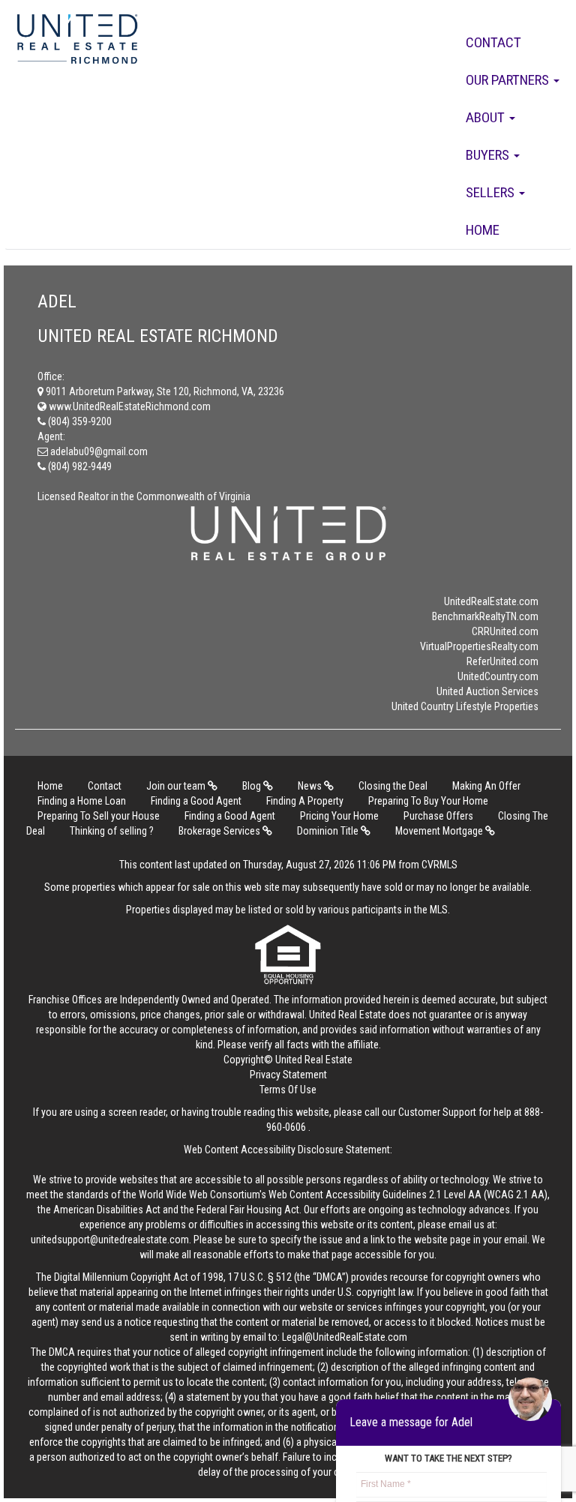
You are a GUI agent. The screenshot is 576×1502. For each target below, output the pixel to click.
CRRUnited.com (505, 631)
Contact (493, 42)
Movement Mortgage (440, 831)
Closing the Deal (393, 786)
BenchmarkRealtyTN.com (485, 616)
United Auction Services (487, 691)
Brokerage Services (220, 831)
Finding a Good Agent (196, 801)
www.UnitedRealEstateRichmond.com (128, 406)
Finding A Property (305, 801)
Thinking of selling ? (112, 831)
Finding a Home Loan (82, 801)
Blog (252, 786)
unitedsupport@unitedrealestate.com (110, 1240)
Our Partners (509, 79)
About (487, 117)
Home (483, 229)
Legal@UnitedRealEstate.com (344, 1337)
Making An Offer (486, 786)
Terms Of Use (288, 1090)
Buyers (489, 154)
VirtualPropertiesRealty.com (479, 646)
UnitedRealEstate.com (491, 601)
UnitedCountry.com (498, 676)
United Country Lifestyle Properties (465, 706)
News (311, 786)
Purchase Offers (438, 816)
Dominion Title (329, 831)
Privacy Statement (288, 1075)
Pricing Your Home (339, 816)
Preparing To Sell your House (99, 816)
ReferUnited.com (502, 661)
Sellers (492, 192)
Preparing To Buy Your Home (428, 801)
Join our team (177, 786)
